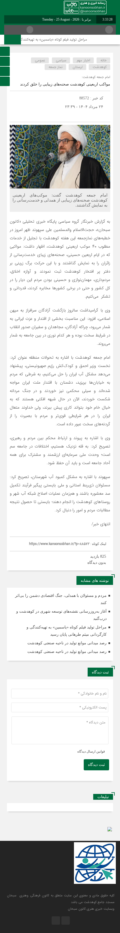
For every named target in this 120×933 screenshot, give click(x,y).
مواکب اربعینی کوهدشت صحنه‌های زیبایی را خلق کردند (65, 84)
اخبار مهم (83, 60)
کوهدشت (100, 67)
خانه (103, 60)
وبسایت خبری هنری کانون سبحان (91, 908)
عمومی (40, 60)
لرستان (78, 67)
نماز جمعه (56, 67)
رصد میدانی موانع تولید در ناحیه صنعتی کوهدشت (67, 643)
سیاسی (61, 60)
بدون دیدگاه (96, 562)
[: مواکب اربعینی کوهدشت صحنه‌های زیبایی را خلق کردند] (15, 115)
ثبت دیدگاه (96, 765)
